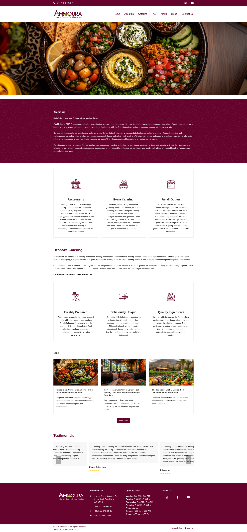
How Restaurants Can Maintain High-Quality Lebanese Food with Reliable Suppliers (122, 393)
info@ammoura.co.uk (102, 515)
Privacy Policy (176, 528)
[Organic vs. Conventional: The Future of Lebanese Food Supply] (75, 372)
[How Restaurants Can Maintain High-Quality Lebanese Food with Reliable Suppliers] (123, 372)
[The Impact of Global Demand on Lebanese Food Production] (171, 372)
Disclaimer (189, 528)
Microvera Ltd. (70, 529)
